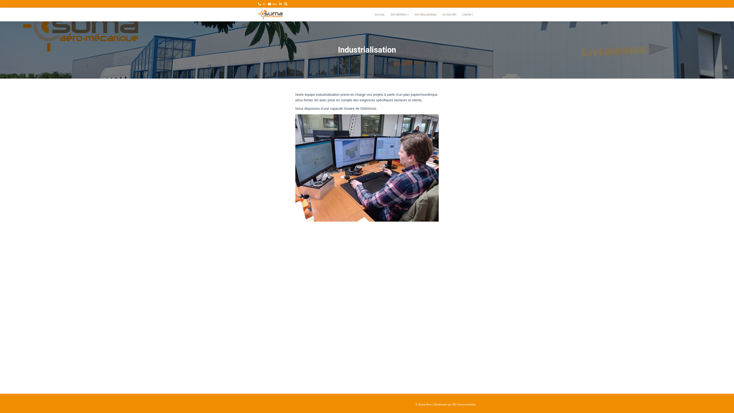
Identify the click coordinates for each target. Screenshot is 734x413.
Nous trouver (285, 4)
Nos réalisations (426, 14)
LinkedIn (280, 4)
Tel (264, 4)
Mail (274, 4)
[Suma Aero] (270, 14)
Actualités (449, 14)
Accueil (380, 14)
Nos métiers (399, 14)
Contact (467, 14)
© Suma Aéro (424, 404)
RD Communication (464, 404)
